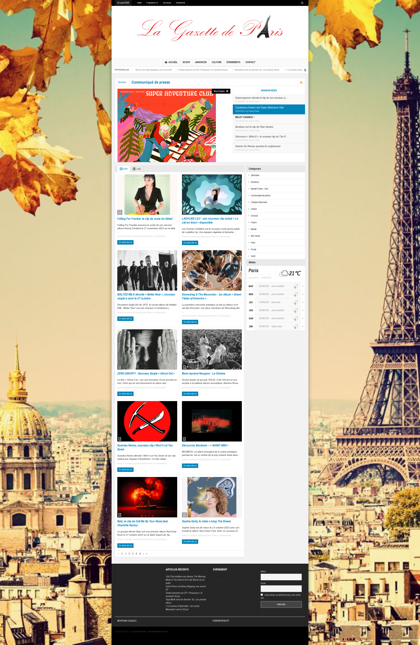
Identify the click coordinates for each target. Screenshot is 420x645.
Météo (139, 3)
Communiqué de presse (260, 195)
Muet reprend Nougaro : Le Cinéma (203, 373)
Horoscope (167, 3)
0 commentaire (159, 236)
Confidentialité (220, 620)
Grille (125, 168)
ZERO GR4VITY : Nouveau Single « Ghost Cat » (146, 373)
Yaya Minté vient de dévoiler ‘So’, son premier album (167, 70)
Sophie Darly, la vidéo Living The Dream (207, 521)
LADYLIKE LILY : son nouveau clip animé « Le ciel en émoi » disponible (210, 220)
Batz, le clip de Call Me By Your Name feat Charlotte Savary (142, 523)
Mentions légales (126, 620)
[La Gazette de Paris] (210, 31)
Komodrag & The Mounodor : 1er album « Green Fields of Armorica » (211, 296)
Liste (138, 168)
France (254, 222)
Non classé (255, 236)
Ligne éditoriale (265, 70)
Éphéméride (180, 3)
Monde (253, 229)
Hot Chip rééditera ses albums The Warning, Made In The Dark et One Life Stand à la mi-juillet (186, 580)
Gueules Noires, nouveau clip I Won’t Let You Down (145, 447)
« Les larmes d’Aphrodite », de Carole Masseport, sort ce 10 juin (223, 70)
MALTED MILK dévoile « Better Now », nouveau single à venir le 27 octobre (146, 296)
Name (263, 571)
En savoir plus (124, 242)
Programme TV (152, 3)
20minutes (255, 175)
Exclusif (254, 215)
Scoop (186, 62)
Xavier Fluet (254, 101)
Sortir (253, 256)
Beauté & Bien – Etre (259, 188)
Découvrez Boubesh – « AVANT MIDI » (205, 445)
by (247, 101)
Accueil (173, 62)
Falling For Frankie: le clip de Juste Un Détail (144, 219)
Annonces (201, 62)
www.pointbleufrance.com (158, 631)
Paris (253, 242)
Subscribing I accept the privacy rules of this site (281, 597)
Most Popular (219, 91)
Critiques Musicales (259, 202)
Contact (250, 62)
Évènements (233, 62)
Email (263, 583)
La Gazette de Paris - (138, 631)
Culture (216, 62)
